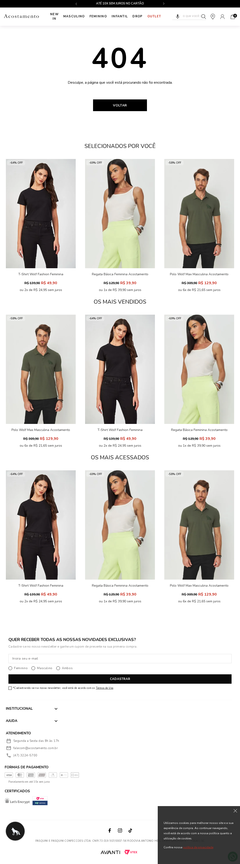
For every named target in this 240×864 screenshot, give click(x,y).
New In (54, 16)
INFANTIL (120, 16)
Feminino (98, 16)
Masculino (74, 16)
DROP (137, 16)
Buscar (203, 16)
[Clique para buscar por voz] (177, 16)
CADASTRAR (120, 679)
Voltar (120, 105)
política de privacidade (198, 847)
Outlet (154, 16)
